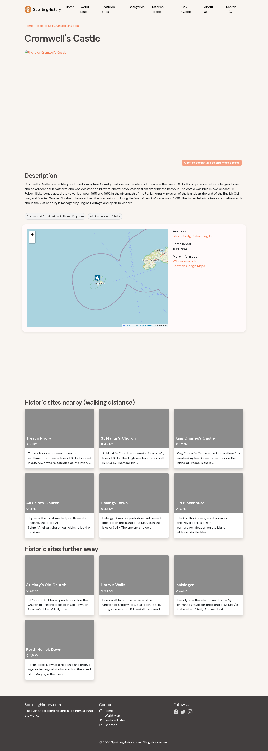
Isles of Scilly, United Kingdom (58, 26)
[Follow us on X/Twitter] (184, 712)
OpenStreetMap (145, 325)
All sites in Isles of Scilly (105, 216)
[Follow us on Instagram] (191, 712)
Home (70, 7)
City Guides (186, 9)
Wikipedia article (184, 261)
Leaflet (129, 325)
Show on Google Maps (189, 266)
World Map (84, 9)
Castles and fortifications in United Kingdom (55, 216)
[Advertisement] (136, 363)
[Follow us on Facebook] (177, 712)
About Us (208, 9)
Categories (137, 7)
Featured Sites (108, 9)
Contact (111, 725)
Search (231, 7)
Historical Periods (157, 9)
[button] (97, 278)
